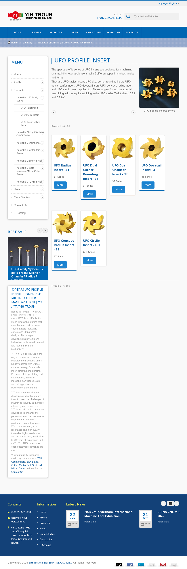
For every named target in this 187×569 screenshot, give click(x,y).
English (173, 3)
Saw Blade (32, 461)
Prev (45, 230)
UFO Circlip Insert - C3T (92, 242)
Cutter (14, 465)
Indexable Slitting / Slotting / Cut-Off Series (30, 134)
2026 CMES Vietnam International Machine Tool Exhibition (108, 514)
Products (55, 32)
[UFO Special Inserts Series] (159, 88)
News (74, 32)
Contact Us (113, 32)
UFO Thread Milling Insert (30, 123)
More (60, 185)
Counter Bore (18, 461)
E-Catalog (131, 32)
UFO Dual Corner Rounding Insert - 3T (91, 172)
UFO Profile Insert (30, 115)
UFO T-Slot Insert (29, 108)
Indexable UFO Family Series (53, 42)
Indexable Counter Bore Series (28, 152)
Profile (36, 32)
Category (27, 42)
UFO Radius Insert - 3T (62, 167)
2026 (74, 524)
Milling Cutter (18, 468)
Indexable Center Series (28, 143)
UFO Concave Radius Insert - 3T (64, 245)
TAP (39, 458)
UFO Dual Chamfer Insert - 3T (120, 169)
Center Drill (25, 465)
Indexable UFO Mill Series (29, 182)
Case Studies (93, 32)
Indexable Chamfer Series (29, 161)
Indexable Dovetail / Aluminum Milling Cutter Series (28, 171)
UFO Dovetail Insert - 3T (152, 167)
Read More (90, 521)
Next (39, 230)
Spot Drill (37, 465)
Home (17, 32)
